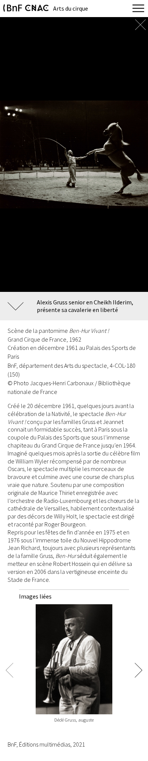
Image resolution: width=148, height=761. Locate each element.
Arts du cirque (70, 8)
